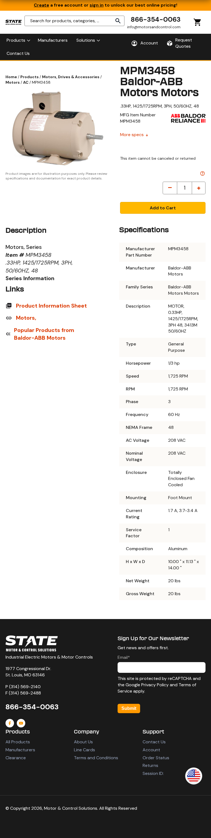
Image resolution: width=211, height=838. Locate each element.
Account (151, 750)
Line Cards (84, 750)
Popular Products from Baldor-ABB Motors (44, 334)
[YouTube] (21, 723)
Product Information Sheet (51, 305)
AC (26, 82)
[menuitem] (18, 40)
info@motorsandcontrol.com (154, 26)
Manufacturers (20, 750)
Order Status (156, 758)
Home (11, 76)
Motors (13, 82)
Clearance (15, 758)
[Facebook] (9, 723)
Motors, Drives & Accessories (71, 76)
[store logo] (13, 22)
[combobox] (74, 21)
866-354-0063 (156, 19)
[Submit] (118, 20)
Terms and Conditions (96, 758)
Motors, (26, 317)
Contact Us (154, 742)
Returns (150, 765)
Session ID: (153, 773)
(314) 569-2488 (25, 693)
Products (30, 76)
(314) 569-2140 (25, 687)
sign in (97, 5)
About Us (83, 742)
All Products (17, 742)
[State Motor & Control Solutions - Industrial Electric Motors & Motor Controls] (31, 643)
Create (41, 5)
